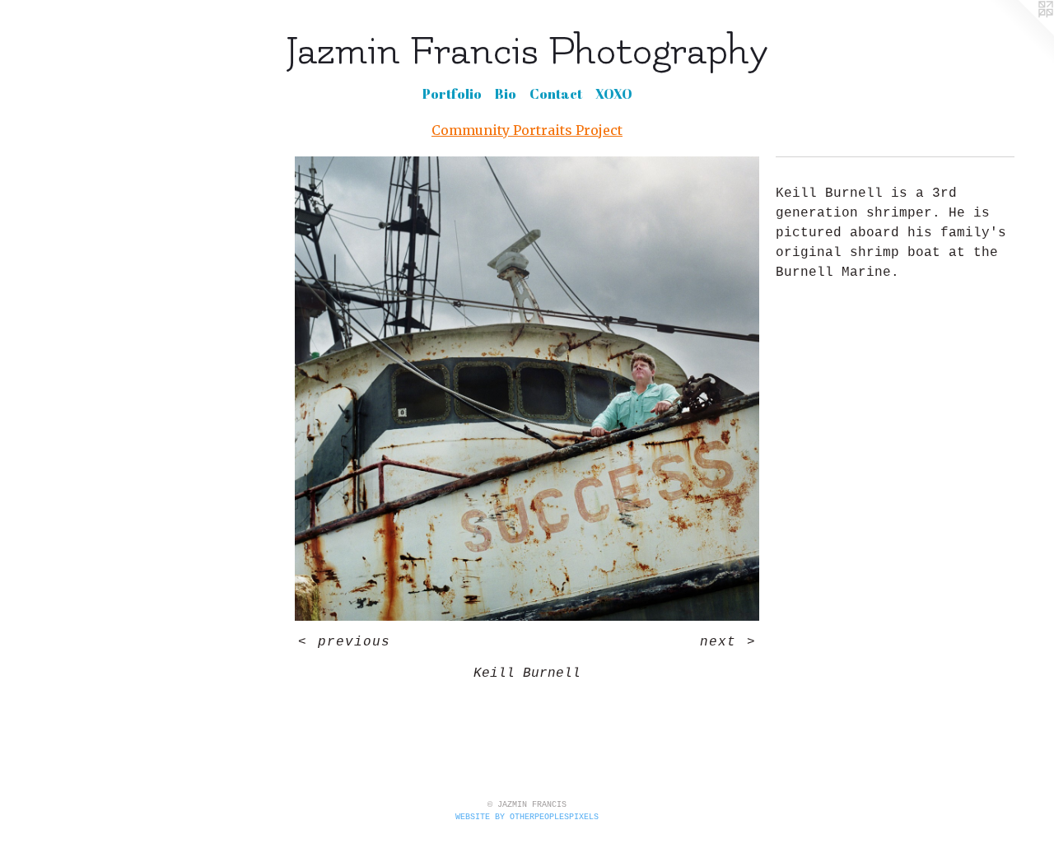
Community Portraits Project (527, 130)
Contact (555, 94)
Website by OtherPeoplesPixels (527, 817)
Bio (505, 94)
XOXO (613, 94)
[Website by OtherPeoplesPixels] (1021, 33)
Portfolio (452, 94)
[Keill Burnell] (527, 388)
